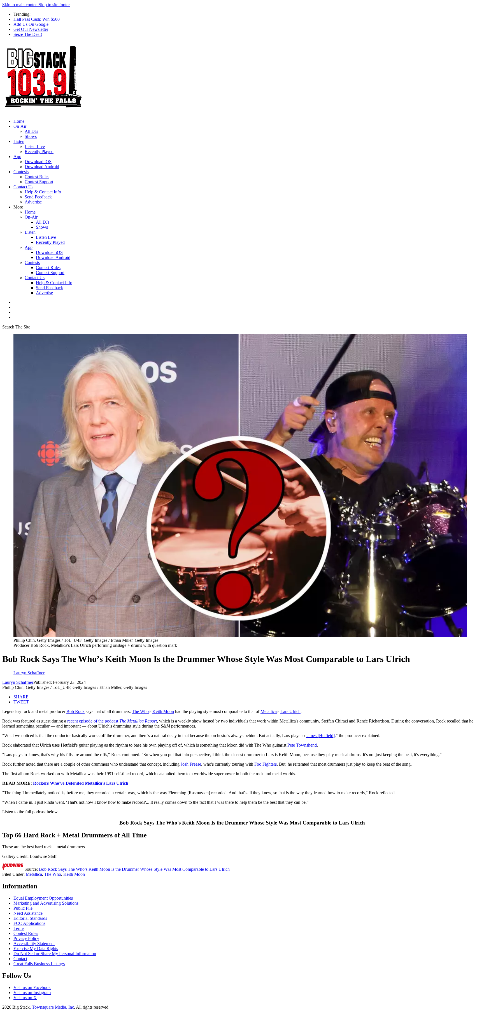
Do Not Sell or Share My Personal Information (54, 953)
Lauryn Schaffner (17, 682)
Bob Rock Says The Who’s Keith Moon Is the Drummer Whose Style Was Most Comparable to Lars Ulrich (134, 869)
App (17, 156)
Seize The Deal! (27, 34)
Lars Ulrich (290, 711)
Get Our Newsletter (30, 29)
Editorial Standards (30, 918)
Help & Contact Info (43, 191)
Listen (18, 141)
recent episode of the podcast (93, 721)
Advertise (33, 202)
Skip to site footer (54, 4)
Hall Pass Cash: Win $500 (36, 19)
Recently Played (39, 151)
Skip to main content (20, 4)
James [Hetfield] (320, 735)
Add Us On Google (30, 24)
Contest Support (39, 181)
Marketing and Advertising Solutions (45, 903)
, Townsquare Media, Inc (52, 1007)
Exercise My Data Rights (35, 948)
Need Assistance (28, 913)
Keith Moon (163, 711)
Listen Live (35, 146)
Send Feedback (38, 196)
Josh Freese (191, 764)
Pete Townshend (302, 745)
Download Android (42, 166)
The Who (140, 711)
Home (18, 121)
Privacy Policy (26, 938)
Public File (22, 908)
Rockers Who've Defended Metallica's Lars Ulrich (80, 783)
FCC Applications (29, 923)
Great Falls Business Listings (39, 963)
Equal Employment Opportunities (43, 898)
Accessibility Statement (34, 943)
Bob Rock (75, 711)
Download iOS (38, 161)
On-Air (19, 126)
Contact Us (23, 186)
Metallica (268, 711)
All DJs (31, 131)
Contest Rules (37, 176)
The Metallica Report (138, 721)
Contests (21, 171)
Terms (18, 928)
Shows (31, 136)
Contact (20, 958)
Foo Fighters (265, 764)
